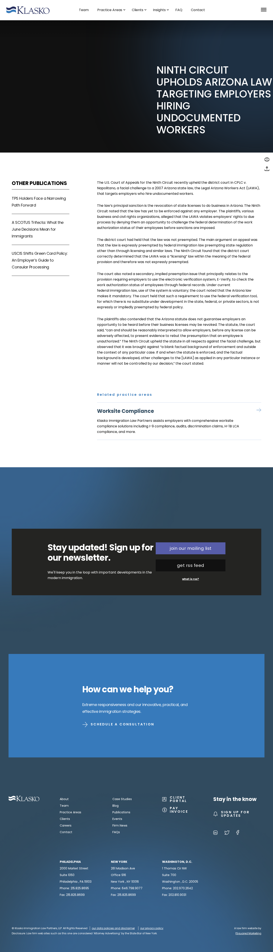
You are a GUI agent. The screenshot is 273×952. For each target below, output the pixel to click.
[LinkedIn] (215, 833)
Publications (121, 812)
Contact (66, 832)
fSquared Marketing (248, 933)
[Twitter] (226, 833)
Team (64, 806)
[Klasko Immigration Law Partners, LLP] (27, 10)
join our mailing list (191, 548)
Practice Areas (70, 812)
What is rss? (190, 579)
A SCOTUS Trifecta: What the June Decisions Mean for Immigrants (38, 229)
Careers (65, 825)
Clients (65, 819)
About (64, 799)
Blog (115, 806)
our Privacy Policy (151, 928)
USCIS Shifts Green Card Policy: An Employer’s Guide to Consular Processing (40, 260)
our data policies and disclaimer (113, 928)
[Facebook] (237, 833)
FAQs (116, 832)
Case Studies (122, 799)
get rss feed (190, 565)
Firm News (119, 825)
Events (117, 819)
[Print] (267, 161)
